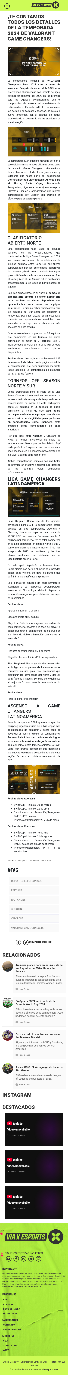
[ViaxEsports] (40, 5)
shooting (17, 909)
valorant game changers (27, 927)
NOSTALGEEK (10, 1313)
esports (16, 890)
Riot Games (18, 899)
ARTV (6, 1350)
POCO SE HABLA (11, 1309)
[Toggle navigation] (7, 6)
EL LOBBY (8, 1304)
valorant (17, 918)
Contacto (9, 1325)
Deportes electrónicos (26, 880)
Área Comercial (12, 1329)
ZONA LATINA (10, 1345)
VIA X (5, 1341)
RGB (5, 1299)
